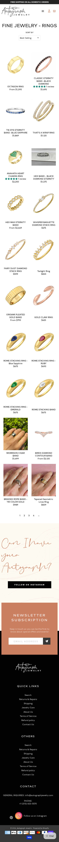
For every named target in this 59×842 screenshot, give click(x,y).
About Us (28, 711)
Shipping (28, 703)
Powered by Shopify (41, 828)
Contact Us (28, 724)
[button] (39, 86)
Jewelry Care (28, 707)
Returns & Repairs (28, 699)
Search (28, 695)
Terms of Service (28, 716)
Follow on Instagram (29, 585)
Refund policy (28, 720)
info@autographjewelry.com (39, 795)
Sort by (30, 32)
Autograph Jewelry (24, 828)
